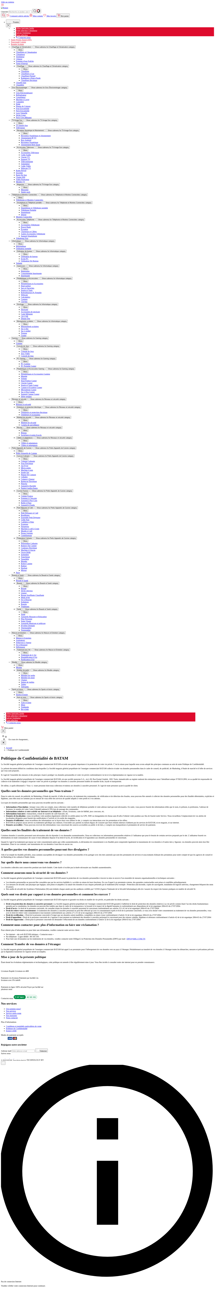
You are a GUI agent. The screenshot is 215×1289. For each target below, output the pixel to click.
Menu (20, 50)
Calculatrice (25, 297)
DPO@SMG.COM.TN (136, 939)
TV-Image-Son (22, 125)
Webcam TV (26, 168)
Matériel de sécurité (24, 417)
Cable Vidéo (26, 166)
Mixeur (24, 570)
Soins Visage (26, 621)
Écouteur (24, 229)
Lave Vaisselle (21, 113)
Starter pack (25, 192)
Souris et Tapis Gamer (29, 385)
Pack (18, 573)
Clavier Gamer (26, 383)
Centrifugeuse (26, 535)
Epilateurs (25, 602)
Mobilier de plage (28, 678)
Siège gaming (26, 396)
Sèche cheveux (27, 591)
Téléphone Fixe (22, 238)
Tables (23, 684)
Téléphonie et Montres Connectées (29, 200)
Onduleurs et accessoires (30, 415)
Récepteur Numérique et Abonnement (30, 130)
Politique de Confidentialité (16, 1028)
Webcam (24, 295)
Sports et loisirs (22, 695)
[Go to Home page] (4, 8)
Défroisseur (20, 647)
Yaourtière (25, 559)
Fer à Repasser (21, 645)
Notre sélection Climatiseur (26, 31)
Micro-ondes (26, 468)
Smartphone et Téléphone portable (29, 203)
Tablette (19, 263)
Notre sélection (22, 35)
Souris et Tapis (26, 290)
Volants (24, 378)
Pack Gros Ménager (24, 117)
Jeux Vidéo (25, 354)
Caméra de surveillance (30, 425)
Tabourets (25, 687)
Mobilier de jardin (23, 670)
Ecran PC (24, 259)
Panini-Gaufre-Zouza (29, 488)
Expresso (24, 524)
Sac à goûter (26, 331)
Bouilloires (25, 515)
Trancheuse (25, 557)
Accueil (9, 748)
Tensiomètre (25, 630)
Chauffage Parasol (28, 76)
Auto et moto (21, 697)
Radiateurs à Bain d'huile (31, 78)
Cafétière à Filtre (27, 522)
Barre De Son (21, 175)
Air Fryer (24, 466)
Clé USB (24, 316)
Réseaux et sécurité (23, 404)
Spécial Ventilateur (23, 33)
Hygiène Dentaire (28, 626)
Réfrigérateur (21, 95)
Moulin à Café (26, 531)
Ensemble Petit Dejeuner (30, 517)
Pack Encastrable (22, 111)
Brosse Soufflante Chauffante (32, 595)
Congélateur (21, 97)
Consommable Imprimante (31, 273)
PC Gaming (21, 359)
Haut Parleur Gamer (29, 381)
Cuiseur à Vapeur (27, 479)
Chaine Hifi (20, 177)
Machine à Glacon (28, 550)
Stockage (20, 304)
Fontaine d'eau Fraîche (25, 61)
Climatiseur (20, 54)
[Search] (36, 11)
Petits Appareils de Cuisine (26, 453)
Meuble (19, 667)
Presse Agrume (27, 533)
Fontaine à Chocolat (29, 498)
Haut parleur (26, 286)
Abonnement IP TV (28, 138)
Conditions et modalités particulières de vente (23, 1026)
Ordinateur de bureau (24, 251)
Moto (23, 705)
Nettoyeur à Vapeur (23, 643)
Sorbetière (25, 555)
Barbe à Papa (26, 503)
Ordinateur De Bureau (29, 261)
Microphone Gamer (28, 390)
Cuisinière (20, 102)
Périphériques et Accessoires (27, 278)
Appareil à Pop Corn (29, 501)
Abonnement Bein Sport (30, 145)
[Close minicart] (3, 731)
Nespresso (25, 526)
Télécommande (27, 162)
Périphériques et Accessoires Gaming (30, 369)
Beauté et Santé (22, 580)
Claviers (24, 302)
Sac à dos (24, 329)
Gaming (19, 343)
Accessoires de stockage (30, 312)
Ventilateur (20, 57)
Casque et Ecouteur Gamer (31, 387)
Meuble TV (20, 182)
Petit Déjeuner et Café (25, 508)
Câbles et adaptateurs (25, 438)
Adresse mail (6, 1051)
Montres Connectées (24, 217)
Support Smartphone (29, 236)
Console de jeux (27, 356)
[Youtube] (16, 1058)
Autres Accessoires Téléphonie (33, 234)
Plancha (24, 484)
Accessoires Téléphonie (25, 220)
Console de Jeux (23, 346)
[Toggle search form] (3, 15)
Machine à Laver (22, 100)
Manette (24, 376)
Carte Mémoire (27, 314)
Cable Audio (26, 155)
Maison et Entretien (23, 638)
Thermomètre (26, 628)
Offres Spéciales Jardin (25, 28)
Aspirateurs (20, 640)
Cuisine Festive (22, 491)
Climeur (19, 59)
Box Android (26, 140)
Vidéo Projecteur (22, 179)
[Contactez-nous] (25, 998)
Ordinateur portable (23, 248)
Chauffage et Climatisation (26, 52)
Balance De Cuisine (29, 546)
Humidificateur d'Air (29, 657)
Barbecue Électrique (29, 481)
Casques (24, 299)
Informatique (21, 246)
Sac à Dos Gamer (28, 392)
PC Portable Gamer (28, 366)
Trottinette (25, 707)
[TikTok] (12, 1058)
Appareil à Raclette (28, 486)
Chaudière (20, 85)
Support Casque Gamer (30, 394)
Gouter (23, 335)
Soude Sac (25, 472)
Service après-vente (13, 1013)
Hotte (18, 104)
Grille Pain (25, 520)
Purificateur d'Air (27, 659)
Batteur (24, 566)
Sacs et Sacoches (27, 288)
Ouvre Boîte (26, 552)
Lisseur (24, 593)
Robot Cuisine (26, 564)
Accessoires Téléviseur (25, 147)
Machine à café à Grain (30, 529)
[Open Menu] (8, 25)
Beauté (19, 583)
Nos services (11, 1011)
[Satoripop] (45, 1060)
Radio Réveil (21, 171)
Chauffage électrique (29, 80)
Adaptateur (25, 164)
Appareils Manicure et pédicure (33, 623)
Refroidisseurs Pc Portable (31, 293)
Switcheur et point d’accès (31, 435)
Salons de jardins (27, 682)
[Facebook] (3, 1058)
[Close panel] (3, 743)
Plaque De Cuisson (28, 475)
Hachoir (24, 568)
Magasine (20, 184)
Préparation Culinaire (24, 538)
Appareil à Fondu (28, 505)
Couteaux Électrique (29, 548)
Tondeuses (25, 606)
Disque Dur (25, 318)
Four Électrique (27, 463)
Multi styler (25, 597)
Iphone (23, 215)
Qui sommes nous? (13, 1009)
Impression (21, 266)
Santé (19, 609)
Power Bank (26, 227)
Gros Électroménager (24, 93)
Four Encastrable (22, 108)
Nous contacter (12, 1018)
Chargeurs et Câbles (29, 232)
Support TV (25, 159)
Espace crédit (11, 1031)
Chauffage (20, 66)
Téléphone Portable (28, 210)
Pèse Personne (26, 619)
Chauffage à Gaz (27, 74)
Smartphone (25, 212)
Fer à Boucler (26, 600)
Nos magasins (11, 1016)
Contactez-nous (24, 37)
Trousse (24, 333)
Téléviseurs (20, 128)
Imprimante (25, 276)
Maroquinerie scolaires (25, 321)
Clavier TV (25, 157)
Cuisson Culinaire (23, 456)
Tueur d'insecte (22, 63)
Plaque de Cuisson (23, 106)
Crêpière (24, 477)
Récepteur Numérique (29, 142)
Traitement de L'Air (23, 650)
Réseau (19, 428)
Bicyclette (25, 709)
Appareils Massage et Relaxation (34, 617)
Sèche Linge (21, 115)
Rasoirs (24, 604)
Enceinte (19, 173)
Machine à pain (27, 470)
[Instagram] (7, 1058)
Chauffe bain (21, 83)
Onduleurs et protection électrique (29, 407)
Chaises (24, 680)
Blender (24, 561)
